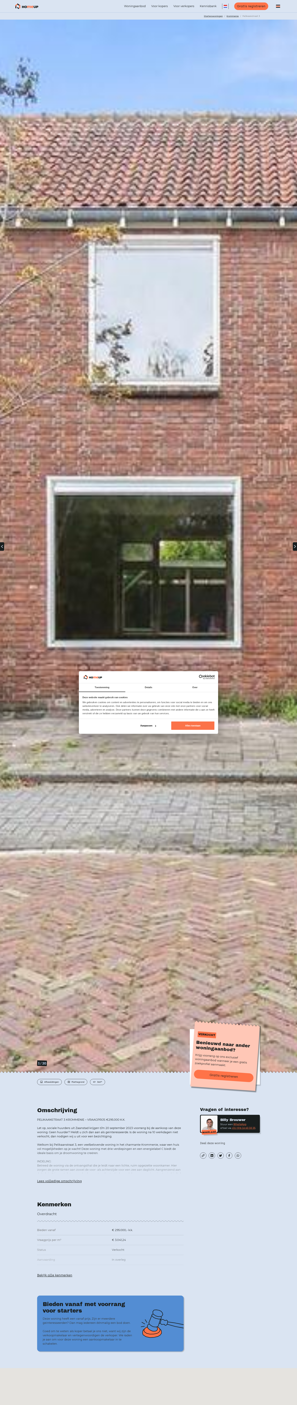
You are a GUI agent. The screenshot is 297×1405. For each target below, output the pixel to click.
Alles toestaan (192, 725)
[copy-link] (203, 1155)
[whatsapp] (238, 1155)
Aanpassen (146, 725)
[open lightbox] (148, 546)
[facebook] (229, 1155)
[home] (27, 6)
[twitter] (220, 1155)
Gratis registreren (251, 6)
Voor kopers (159, 6)
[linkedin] (212, 1155)
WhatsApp (239, 1124)
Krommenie (233, 16)
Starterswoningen (213, 16)
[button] (225, 6)
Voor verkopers (183, 6)
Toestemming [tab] (102, 687)
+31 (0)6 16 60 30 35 (243, 1128)
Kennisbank (208, 6)
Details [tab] (148, 687)
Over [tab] (195, 687)
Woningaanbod (135, 6)
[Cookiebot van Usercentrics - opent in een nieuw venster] (201, 677)
